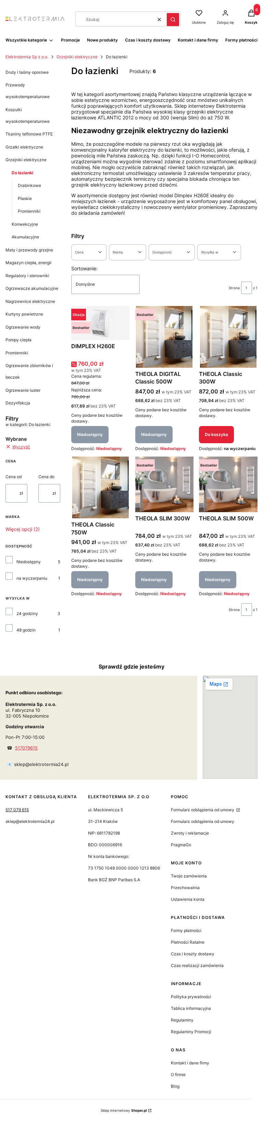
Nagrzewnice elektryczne (30, 301)
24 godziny (27, 613)
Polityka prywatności (191, 996)
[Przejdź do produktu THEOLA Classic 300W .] (228, 337)
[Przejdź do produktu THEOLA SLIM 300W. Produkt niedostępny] (164, 484)
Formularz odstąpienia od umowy (203, 809)
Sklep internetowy (124, 1110)
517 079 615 (17, 809)
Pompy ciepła (18, 339)
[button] (173, 19)
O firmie (178, 1074)
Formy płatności (186, 930)
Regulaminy (182, 1020)
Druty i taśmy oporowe (27, 72)
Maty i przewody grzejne (29, 249)
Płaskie (25, 198)
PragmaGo (181, 844)
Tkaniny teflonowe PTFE (29, 134)
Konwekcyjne (25, 224)
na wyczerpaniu (31, 578)
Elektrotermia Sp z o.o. (26, 56)
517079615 (26, 748)
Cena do (46, 476)
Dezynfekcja (17, 402)
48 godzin (26, 630)
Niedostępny (28, 561)
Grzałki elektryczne (24, 147)
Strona (234, 288)
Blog (175, 1086)
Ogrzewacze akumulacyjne (31, 288)
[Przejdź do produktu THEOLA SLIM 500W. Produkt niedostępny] (228, 484)
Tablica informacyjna (191, 1008)
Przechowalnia (185, 887)
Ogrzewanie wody (22, 327)
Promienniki (29, 211)
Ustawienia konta (187, 899)
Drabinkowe (29, 185)
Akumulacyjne (25, 236)
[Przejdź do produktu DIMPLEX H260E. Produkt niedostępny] (100, 323)
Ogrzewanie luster (22, 390)
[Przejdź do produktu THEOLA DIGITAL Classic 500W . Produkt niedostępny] (164, 337)
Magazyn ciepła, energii (28, 262)
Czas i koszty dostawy (192, 953)
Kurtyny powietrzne (24, 314)
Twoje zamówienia (189, 875)
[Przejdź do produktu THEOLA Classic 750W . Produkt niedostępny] (100, 487)
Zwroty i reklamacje (190, 833)
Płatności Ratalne (187, 942)
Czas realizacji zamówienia (197, 965)
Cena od (13, 476)
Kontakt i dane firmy (190, 1062)
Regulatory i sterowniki (27, 275)
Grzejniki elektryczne (77, 56)
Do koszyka (216, 434)
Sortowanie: (84, 268)
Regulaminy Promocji (191, 1031)
